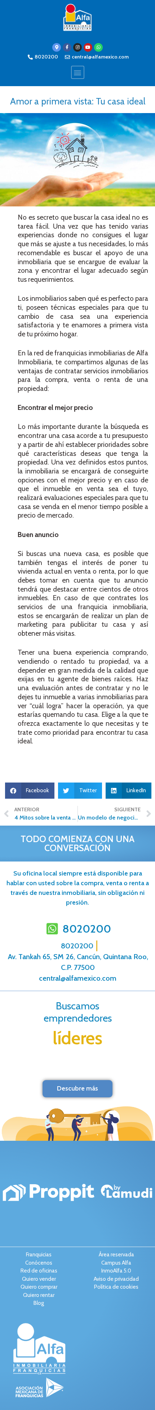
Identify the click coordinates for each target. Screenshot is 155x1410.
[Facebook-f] (67, 47)
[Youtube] (88, 47)
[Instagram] (77, 47)
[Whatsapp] (98, 47)
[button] (77, 72)
